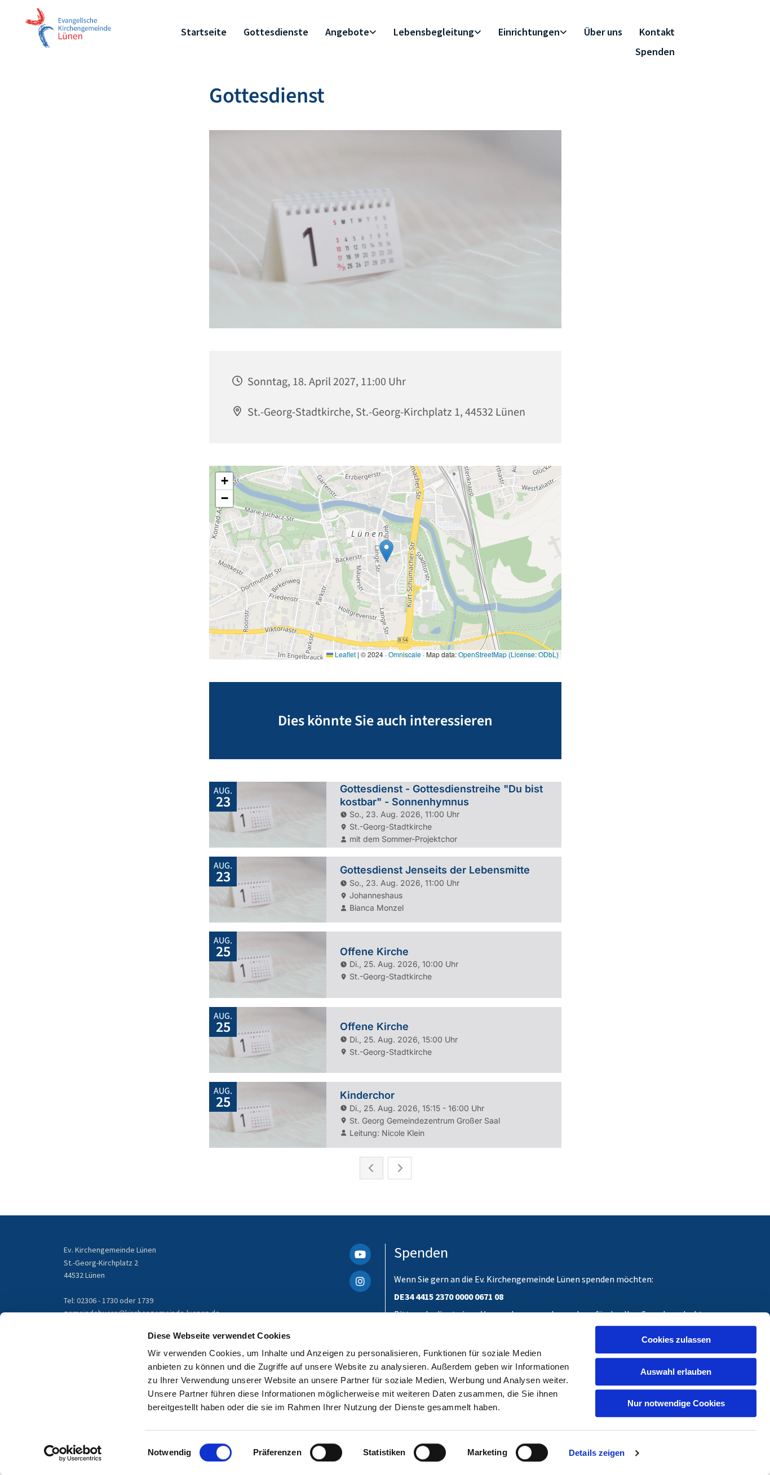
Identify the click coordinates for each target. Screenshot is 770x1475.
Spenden (655, 51)
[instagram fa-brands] (360, 1281)
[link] (351, 32)
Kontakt (657, 31)
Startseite (204, 31)
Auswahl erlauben (675, 1371)
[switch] (326, 1452)
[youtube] (360, 1254)
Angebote (347, 31)
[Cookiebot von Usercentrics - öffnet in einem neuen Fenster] (73, 1453)
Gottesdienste (276, 31)
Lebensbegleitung (433, 31)
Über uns (603, 31)
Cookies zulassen (676, 1339)
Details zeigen (597, 1453)
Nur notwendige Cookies (676, 1403)
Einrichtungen (529, 31)
